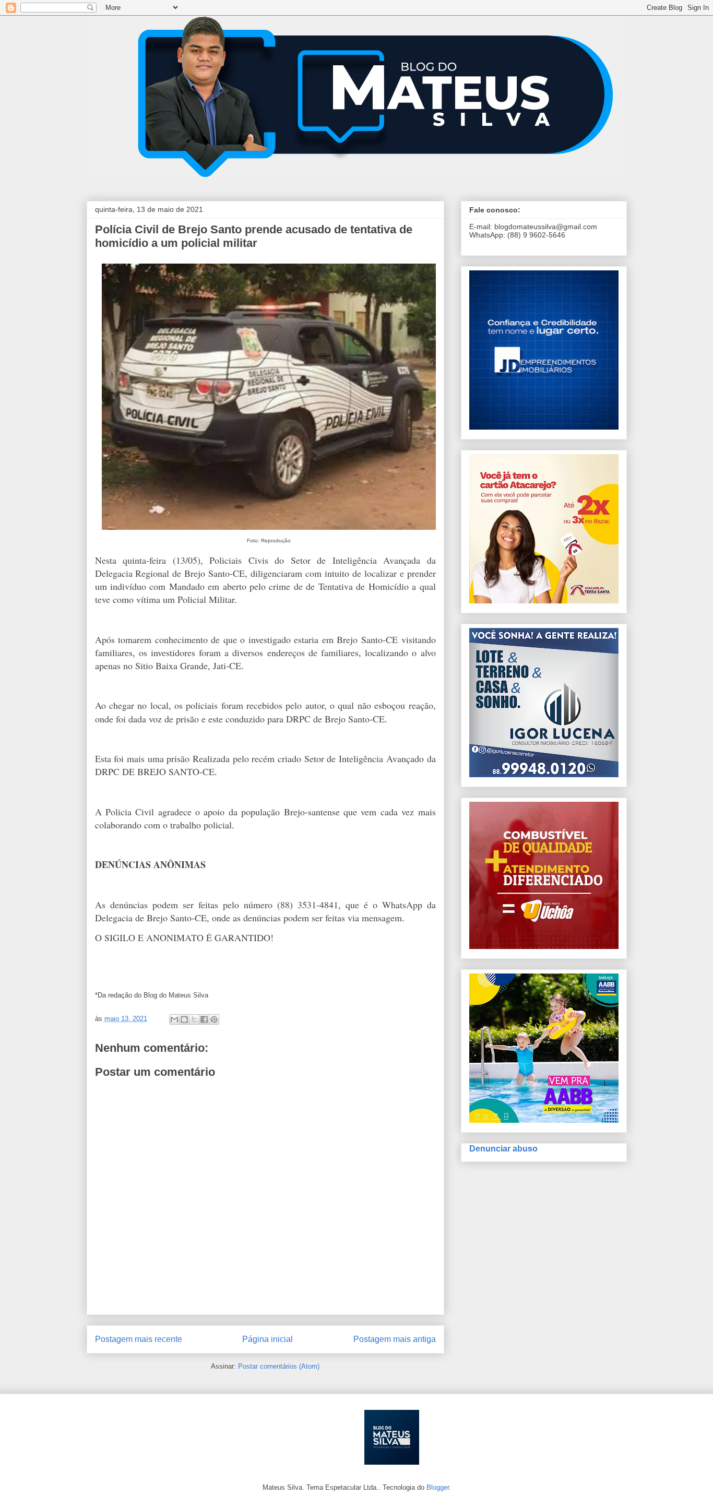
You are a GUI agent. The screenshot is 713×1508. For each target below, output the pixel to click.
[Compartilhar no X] (194, 1019)
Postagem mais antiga (394, 1339)
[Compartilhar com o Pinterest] (214, 1019)
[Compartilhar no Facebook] (204, 1019)
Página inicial (267, 1339)
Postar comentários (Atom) (278, 1366)
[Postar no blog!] (184, 1019)
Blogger (437, 1487)
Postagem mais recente (138, 1339)
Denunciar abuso (503, 1148)
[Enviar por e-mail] (174, 1019)
